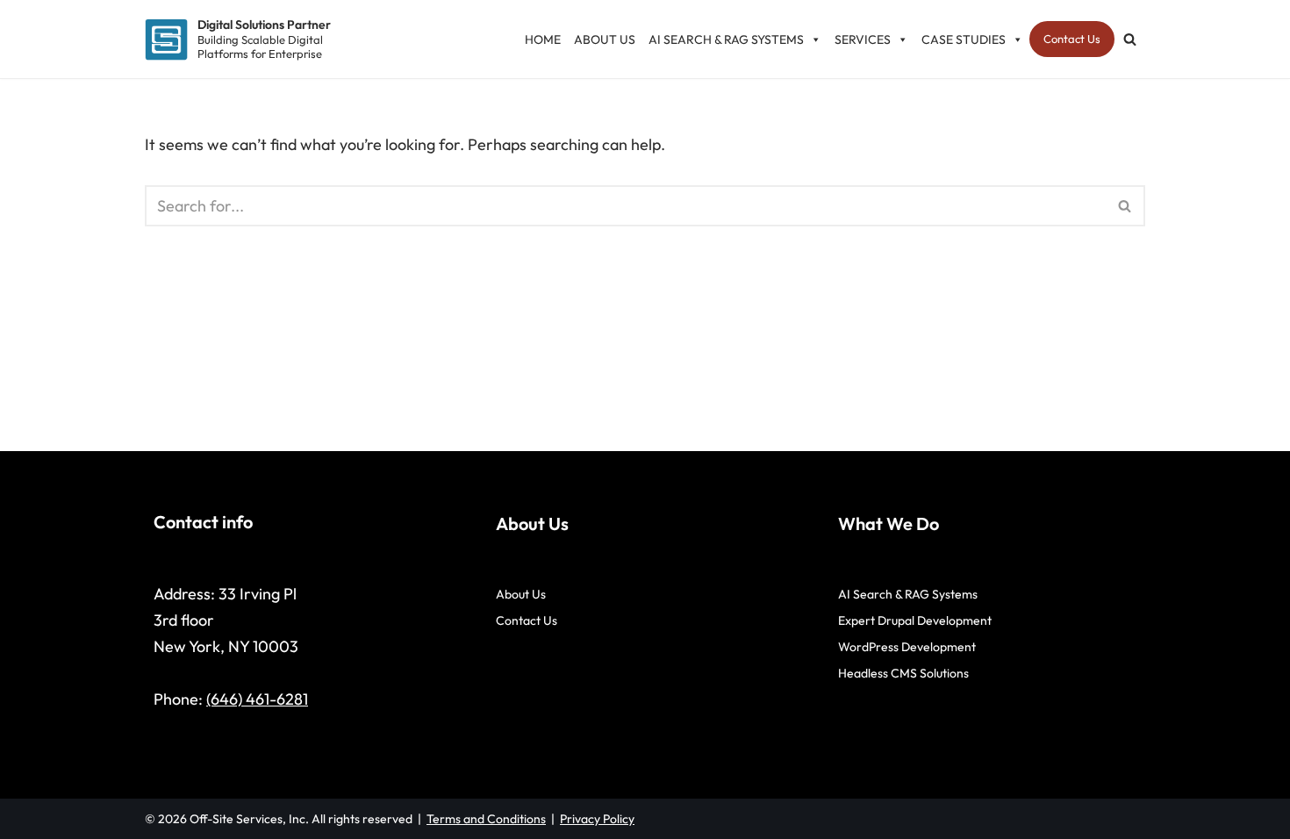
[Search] (1129, 39)
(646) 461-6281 (257, 699)
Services (863, 39)
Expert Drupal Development (915, 620)
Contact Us (1071, 39)
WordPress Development (907, 647)
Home (543, 39)
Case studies (963, 39)
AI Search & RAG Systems (726, 39)
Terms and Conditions (486, 819)
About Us (604, 39)
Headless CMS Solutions (903, 673)
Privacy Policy (597, 819)
